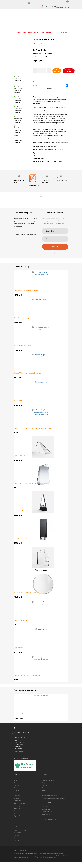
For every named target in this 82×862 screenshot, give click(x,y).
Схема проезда (18, 751)
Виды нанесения (50, 92)
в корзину (56, 71)
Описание (49, 88)
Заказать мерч (68, 71)
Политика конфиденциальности (55, 253)
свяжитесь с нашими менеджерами (53, 223)
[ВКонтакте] (67, 85)
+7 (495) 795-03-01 (22, 733)
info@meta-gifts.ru (19, 737)
